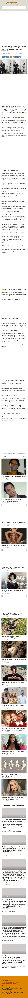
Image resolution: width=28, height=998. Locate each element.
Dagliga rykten (11, 453)
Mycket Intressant (12, 2)
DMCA (17, 982)
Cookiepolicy (12, 982)
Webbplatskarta (12, 983)
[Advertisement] (14, 27)
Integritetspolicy (5, 982)
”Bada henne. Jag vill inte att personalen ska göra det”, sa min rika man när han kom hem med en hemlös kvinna (14, 849)
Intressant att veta (18, 53)
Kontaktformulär (5, 983)
